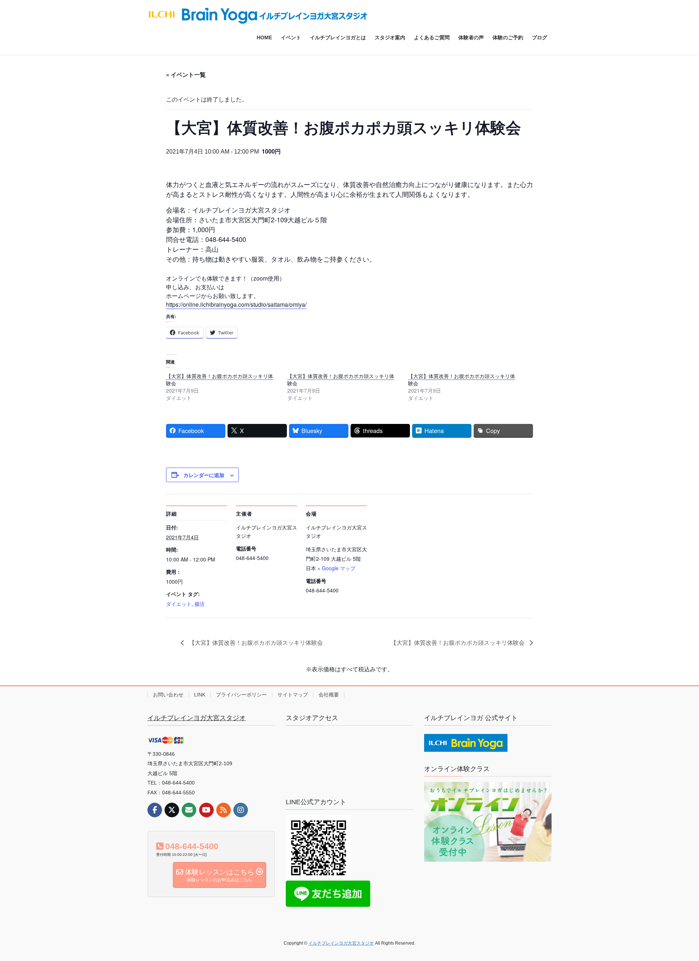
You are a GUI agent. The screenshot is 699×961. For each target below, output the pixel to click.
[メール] (189, 810)
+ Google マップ (336, 568)
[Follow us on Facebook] (154, 810)
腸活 (199, 603)
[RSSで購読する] (223, 810)
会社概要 (329, 695)
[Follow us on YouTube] (206, 810)
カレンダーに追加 (203, 474)
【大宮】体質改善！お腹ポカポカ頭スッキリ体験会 (219, 379)
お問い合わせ (168, 695)
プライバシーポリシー (241, 695)
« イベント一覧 (186, 74)
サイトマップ (292, 695)
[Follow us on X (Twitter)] (172, 810)
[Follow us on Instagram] (240, 810)
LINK (199, 695)
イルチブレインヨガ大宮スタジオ (196, 718)
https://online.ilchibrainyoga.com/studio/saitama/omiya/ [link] (236, 304)
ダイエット (178, 603)
